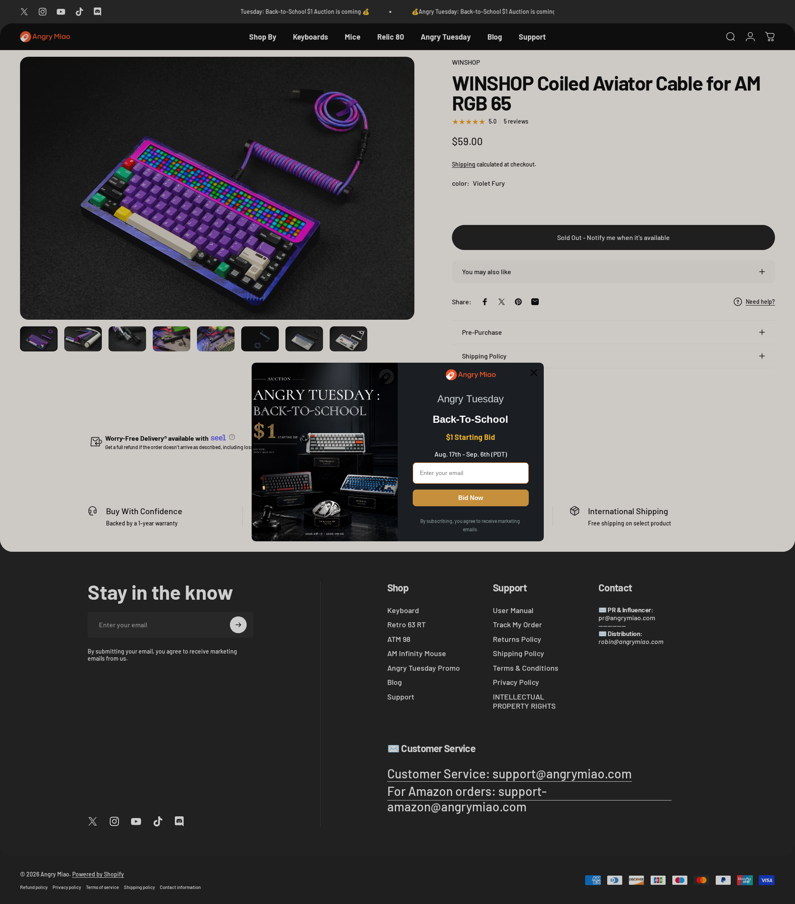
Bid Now (470, 497)
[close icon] (534, 373)
